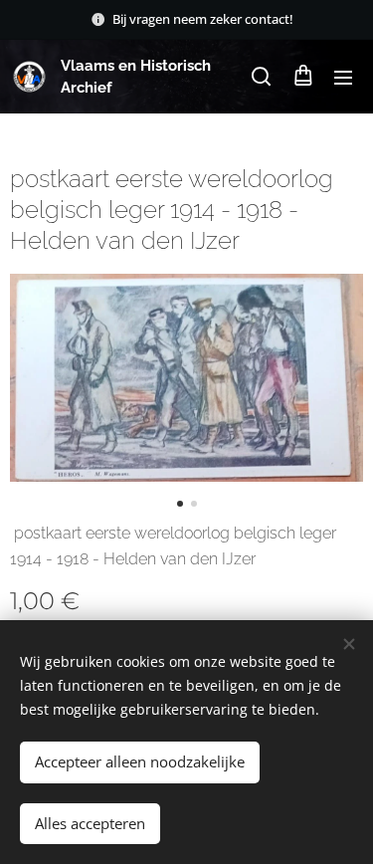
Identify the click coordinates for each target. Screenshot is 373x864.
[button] (261, 77)
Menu (343, 77)
